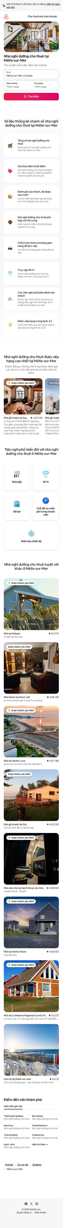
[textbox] (17, 87)
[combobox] (31, 76)
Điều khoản (40, 1212)
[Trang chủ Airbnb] (6, 16)
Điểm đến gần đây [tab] (13, 1106)
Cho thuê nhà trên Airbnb (42, 16)
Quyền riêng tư (24, 1212)
